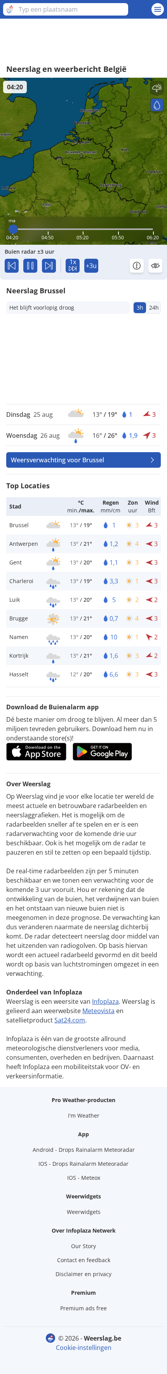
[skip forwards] (49, 266)
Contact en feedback (83, 1260)
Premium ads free (83, 1308)
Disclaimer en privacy (83, 1274)
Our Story (83, 1246)
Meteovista (98, 1011)
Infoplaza (105, 1001)
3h (140, 307)
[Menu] (157, 9)
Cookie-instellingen (83, 1347)
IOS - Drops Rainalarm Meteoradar (83, 1163)
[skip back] (12, 266)
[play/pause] (30, 266)
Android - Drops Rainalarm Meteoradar (84, 1149)
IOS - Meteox (83, 1177)
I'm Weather (83, 1115)
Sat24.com (69, 1020)
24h (154, 307)
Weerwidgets (84, 1212)
